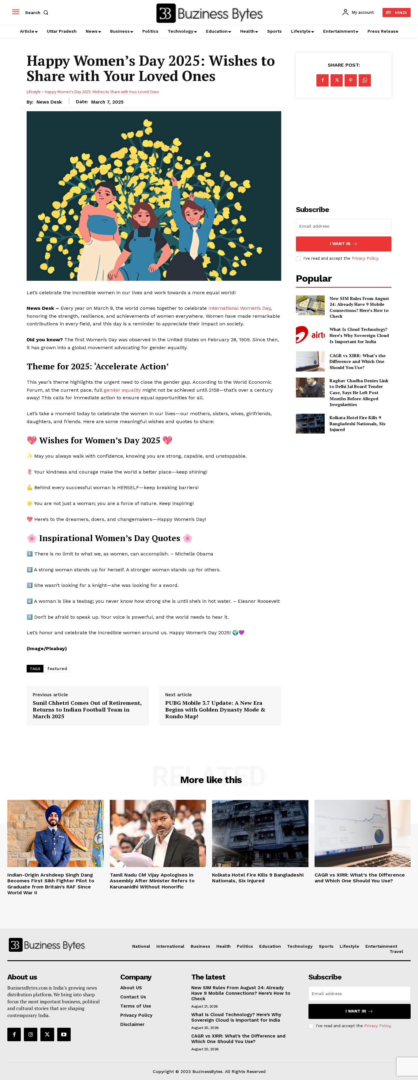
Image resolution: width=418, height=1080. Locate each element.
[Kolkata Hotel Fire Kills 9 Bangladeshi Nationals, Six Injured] (310, 424)
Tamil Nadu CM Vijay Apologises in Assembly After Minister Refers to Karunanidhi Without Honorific (152, 880)
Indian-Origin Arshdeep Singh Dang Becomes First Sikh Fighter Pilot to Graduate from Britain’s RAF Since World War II (50, 883)
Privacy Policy (365, 258)
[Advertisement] (344, 148)
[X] (336, 80)
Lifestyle (34, 91)
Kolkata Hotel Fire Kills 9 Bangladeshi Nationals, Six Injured (358, 423)
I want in (340, 243)
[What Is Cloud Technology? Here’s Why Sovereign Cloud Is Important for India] (310, 335)
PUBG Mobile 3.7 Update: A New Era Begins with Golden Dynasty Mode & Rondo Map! (215, 709)
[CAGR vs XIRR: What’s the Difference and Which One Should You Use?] (310, 361)
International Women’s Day (239, 308)
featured (57, 668)
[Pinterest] (351, 80)
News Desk (49, 102)
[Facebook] (322, 80)
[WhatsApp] (365, 80)
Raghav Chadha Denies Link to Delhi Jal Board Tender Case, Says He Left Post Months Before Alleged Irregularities (359, 392)
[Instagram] (30, 1034)
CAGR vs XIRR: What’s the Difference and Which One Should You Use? (358, 361)
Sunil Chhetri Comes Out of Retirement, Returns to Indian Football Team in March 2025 (87, 709)
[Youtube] (64, 1034)
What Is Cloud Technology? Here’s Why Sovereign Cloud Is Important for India (359, 335)
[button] (38, 12)
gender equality (123, 390)
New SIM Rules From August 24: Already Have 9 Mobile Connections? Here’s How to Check (359, 307)
